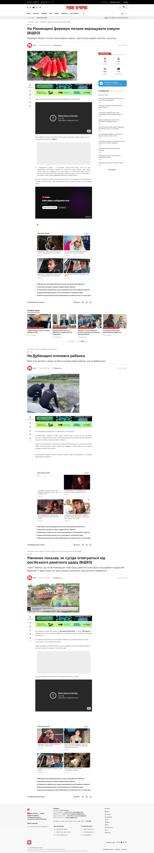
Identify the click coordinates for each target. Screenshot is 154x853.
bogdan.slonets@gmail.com (78, 813)
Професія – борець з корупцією (45, 17)
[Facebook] (105, 61)
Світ (65, 327)
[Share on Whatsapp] (30, 98)
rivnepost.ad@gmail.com (71, 817)
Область (41, 327)
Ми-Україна (86, 631)
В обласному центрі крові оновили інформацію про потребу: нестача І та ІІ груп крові (64, 295)
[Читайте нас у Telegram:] (101, 83)
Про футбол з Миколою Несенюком (118, 17)
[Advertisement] (63, 153)
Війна (80, 327)
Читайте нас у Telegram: (111, 82)
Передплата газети (115, 2)
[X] (30, 7)
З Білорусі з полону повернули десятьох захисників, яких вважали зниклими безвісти (89, 332)
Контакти (126, 2)
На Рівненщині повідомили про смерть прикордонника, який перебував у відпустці (63, 289)
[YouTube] (33, 7)
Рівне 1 (54, 139)
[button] (120, 7)
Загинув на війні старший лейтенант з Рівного (110, 162)
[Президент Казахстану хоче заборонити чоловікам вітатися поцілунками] (64, 321)
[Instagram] (105, 71)
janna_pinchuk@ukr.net (80, 815)
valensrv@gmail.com (78, 812)
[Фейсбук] (27, 7)
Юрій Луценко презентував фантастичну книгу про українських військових (61, 284)
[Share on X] (30, 95)
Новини (30, 24)
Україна (91, 327)
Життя (29, 327)
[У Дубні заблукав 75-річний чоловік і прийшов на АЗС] (39, 321)
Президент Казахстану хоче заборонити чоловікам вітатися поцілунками (62, 332)
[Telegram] (40, 7)
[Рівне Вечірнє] (29, 842)
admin (34, 45)
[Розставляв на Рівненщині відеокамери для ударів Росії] (115, 321)
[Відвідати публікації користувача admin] (29, 45)
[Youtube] (118, 71)
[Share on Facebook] (30, 91)
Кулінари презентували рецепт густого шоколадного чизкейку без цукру (60, 292)
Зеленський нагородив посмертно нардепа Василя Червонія (56, 287)
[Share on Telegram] (30, 102)
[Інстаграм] (37, 7)
